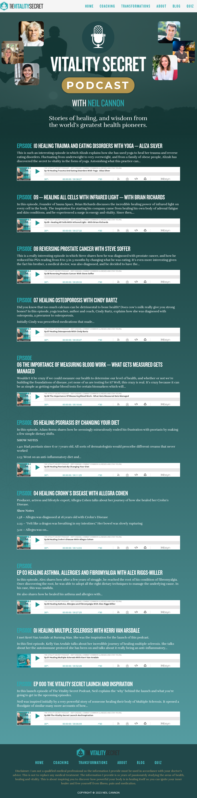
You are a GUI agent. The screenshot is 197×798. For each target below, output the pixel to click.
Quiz (190, 6)
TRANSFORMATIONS (135, 6)
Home (89, 6)
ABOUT (161, 6)
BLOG (177, 6)
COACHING (107, 6)
